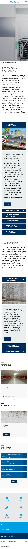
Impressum (3, 541)
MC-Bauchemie (14, 2)
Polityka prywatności (12, 541)
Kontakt (25, 541)
